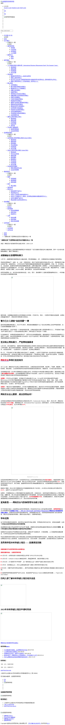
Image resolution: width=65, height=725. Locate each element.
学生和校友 (14, 145)
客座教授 (13, 180)
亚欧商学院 (7, 720)
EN (5, 11)
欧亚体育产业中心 (16, 191)
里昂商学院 (10, 46)
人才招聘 (13, 53)
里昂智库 (10, 187)
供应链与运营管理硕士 (17, 109)
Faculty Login (8, 8)
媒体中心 (10, 54)
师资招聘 (13, 182)
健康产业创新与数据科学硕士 (19, 102)
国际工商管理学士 (16, 77)
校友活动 (13, 212)
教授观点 (13, 159)
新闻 (12, 56)
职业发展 (13, 123)
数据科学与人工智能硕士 (18, 88)
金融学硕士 (14, 92)
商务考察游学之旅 (16, 168)
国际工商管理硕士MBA (14, 116)
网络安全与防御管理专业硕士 (9, 643)
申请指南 (13, 70)
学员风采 (13, 161)
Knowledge (9, 717)
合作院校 (10, 228)
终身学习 (13, 214)
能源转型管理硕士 (16, 100)
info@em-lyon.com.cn (10, 706)
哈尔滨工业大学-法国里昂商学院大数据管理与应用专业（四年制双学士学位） (34, 79)
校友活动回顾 (15, 221)
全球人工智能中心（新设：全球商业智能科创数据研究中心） (29, 196)
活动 (12, 58)
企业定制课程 (15, 169)
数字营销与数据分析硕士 (18, 86)
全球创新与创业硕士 (17, 108)
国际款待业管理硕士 (17, 104)
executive (9, 718)
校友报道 (13, 219)
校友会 (9, 207)
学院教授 (13, 178)
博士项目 (13, 185)
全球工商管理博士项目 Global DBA (17, 150)
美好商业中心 (15, 192)
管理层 (13, 47)
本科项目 (10, 74)
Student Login (16, 8)
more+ (8, 646)
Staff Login (23, 8)
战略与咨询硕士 (15, 90)
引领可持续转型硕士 (17, 99)
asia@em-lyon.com (6, 670)
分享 (8, 215)
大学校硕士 (14, 85)
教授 (8, 177)
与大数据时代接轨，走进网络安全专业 (15, 650)
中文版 (6, 35)
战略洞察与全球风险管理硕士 (19, 95)
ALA (48, 723)
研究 (8, 184)
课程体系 (13, 141)
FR (5, 14)
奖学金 (13, 125)
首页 (5, 39)
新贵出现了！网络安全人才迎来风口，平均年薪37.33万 (20, 655)
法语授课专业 (15, 115)
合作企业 (10, 230)
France (8, 715)
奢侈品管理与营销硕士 (17, 106)
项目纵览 (13, 67)
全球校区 (13, 51)
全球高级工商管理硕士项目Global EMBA (19, 138)
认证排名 (13, 49)
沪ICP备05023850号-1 (34, 723)
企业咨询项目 (15, 131)
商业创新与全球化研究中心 (19, 200)
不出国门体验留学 (12, 127)
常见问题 (13, 72)
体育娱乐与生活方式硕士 (18, 93)
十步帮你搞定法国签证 (11, 651)
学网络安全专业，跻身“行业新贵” (14, 653)
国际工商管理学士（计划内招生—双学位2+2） (25, 81)
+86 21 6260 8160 (9, 704)
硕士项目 (10, 83)
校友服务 (10, 208)
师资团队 (13, 143)
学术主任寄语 (15, 154)
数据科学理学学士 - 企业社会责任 (21, 76)
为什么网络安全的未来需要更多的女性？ (16, 657)
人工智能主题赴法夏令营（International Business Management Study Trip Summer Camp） (32, 65)
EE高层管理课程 (12, 166)
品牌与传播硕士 (15, 97)
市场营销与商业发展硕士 (18, 113)
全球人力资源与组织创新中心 (19, 194)
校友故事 (13, 217)
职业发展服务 (15, 210)
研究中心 (10, 189)
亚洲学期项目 (15, 129)
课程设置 (13, 69)
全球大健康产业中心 (17, 198)
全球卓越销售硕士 (16, 111)
